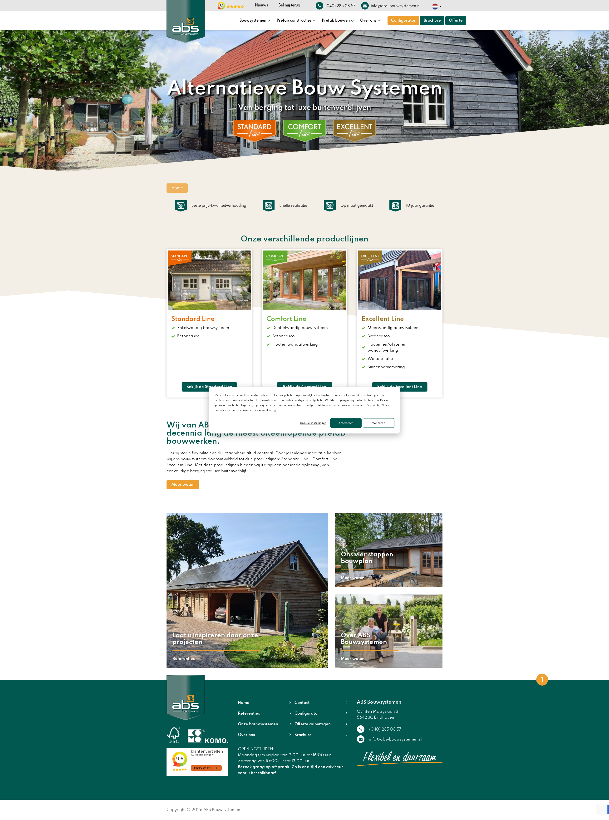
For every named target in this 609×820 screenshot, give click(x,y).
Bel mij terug (289, 5)
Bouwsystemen (253, 21)
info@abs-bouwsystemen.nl (395, 739)
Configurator (403, 21)
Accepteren (346, 423)
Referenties (249, 714)
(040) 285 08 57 (385, 729)
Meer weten (183, 485)
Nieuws (261, 5)
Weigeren (378, 423)
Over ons (368, 21)
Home (243, 703)
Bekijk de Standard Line (209, 387)
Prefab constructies (294, 21)
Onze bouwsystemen (258, 724)
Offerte (456, 21)
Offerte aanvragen (313, 724)
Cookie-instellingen (313, 423)
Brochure (432, 21)
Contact (302, 703)
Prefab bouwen (336, 21)
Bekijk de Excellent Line (399, 387)
